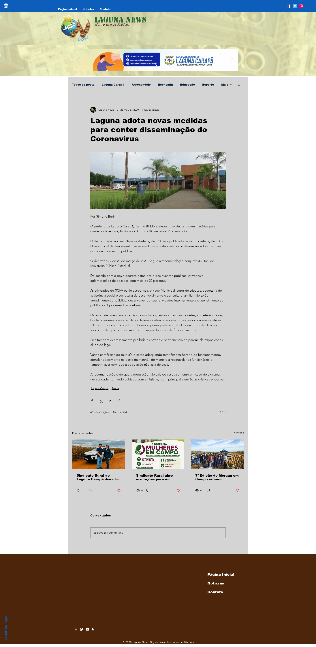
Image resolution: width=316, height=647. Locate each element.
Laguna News (120, 19)
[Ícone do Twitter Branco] (82, 629)
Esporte (208, 84)
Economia (165, 84)
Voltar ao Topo (6, 628)
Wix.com (189, 642)
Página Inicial (220, 574)
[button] (239, 84)
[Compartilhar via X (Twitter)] (101, 401)
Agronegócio (141, 84)
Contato (215, 592)
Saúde (115, 388)
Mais (224, 84)
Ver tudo (239, 432)
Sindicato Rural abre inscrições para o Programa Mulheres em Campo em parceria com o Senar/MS (158, 477)
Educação (187, 84)
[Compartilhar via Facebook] (92, 401)
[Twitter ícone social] (295, 6)
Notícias (215, 583)
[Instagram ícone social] (301, 6)
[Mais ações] (223, 109)
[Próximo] (232, 60)
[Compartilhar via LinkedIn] (110, 401)
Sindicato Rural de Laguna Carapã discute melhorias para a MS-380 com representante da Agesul (97, 477)
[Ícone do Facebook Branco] (76, 629)
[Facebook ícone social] (289, 6)
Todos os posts (83, 84)
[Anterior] (78, 60)
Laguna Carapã (113, 84)
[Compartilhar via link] (119, 401)
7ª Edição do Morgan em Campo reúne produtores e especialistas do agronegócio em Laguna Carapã (217, 477)
